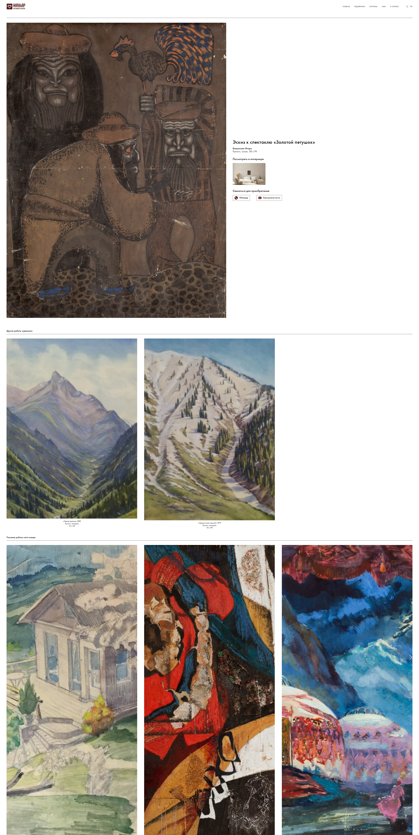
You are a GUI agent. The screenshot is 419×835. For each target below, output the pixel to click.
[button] (410, 657)
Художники (359, 7)
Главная (346, 7)
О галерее (394, 7)
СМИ (384, 7)
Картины (373, 7)
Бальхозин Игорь (242, 148)
